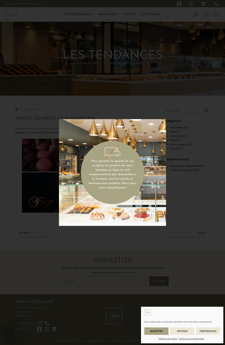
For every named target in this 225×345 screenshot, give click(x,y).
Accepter (156, 331)
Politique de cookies (167, 338)
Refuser (182, 331)
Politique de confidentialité (191, 338)
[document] (112, 172)
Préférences (208, 331)
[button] (162, 122)
